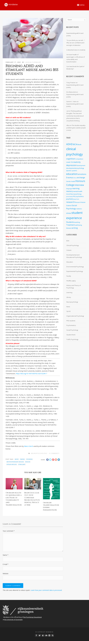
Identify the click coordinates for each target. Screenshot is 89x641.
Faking (22, 459)
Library (68, 297)
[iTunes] (42, 635)
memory (69, 191)
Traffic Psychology (72, 339)
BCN (75, 144)
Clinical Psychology (72, 245)
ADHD (17, 459)
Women (68, 228)
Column (68, 250)
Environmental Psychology (75, 267)
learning (75, 188)
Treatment (70, 225)
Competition (79, 159)
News (68, 307)
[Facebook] (36, 635)
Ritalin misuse (12, 464)
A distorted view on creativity (75, 50)
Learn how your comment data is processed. (46, 590)
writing (75, 228)
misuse (27, 462)
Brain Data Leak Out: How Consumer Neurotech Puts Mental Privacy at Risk (32, 499)
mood (68, 194)
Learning (69, 292)
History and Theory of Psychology (73, 286)
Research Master (80, 202)
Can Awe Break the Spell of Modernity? (75, 67)
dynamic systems (71, 170)
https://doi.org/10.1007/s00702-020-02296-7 (31, 374)
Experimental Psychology (74, 271)
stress (68, 213)
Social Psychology (72, 330)
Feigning (29, 459)
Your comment (9, 531)
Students (70, 222)
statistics (79, 209)
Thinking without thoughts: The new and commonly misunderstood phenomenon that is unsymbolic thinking (75, 116)
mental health (77, 191)
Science (69, 205)
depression (71, 165)
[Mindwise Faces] (49, 635)
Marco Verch (28, 446)
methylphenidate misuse (15, 462)
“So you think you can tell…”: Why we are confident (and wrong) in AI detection (75, 42)
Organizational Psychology (75, 316)
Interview (79, 185)
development (81, 165)
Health (73, 181)
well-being (78, 225)
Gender (68, 181)
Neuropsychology (39, 453)
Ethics (75, 178)
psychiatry (69, 199)
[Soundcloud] (46, 635)
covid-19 (69, 162)
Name (5, 555)
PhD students (70, 321)
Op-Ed (68, 311)
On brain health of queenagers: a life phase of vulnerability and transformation (14, 499)
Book (79, 144)
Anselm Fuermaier (33, 62)
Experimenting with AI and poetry (74, 34)
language (69, 188)
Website (5, 573)
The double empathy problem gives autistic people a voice (76, 127)
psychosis (76, 199)
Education (69, 262)
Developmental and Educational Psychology (74, 256)
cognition (70, 158)
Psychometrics (71, 325)
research (70, 202)
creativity (77, 162)
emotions (82, 174)
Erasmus (69, 177)
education (72, 174)
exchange (81, 177)
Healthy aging (70, 281)
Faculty (68, 276)
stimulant (21, 464)
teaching (77, 222)
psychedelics (80, 196)
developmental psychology (75, 168)
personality (69, 196)
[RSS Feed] (52, 635)
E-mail (5, 564)
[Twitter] (39, 635)
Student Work (70, 335)
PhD (74, 196)
